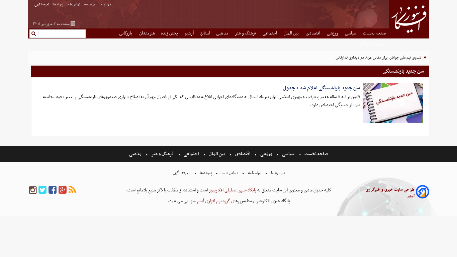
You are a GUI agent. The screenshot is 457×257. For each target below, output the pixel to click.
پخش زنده (170, 33)
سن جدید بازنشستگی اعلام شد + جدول (321, 88)
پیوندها (58, 4)
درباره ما (105, 4)
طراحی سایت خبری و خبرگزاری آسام (390, 193)
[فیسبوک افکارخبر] (53, 190)
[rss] (72, 190)
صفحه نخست (374, 33)
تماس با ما (74, 4)
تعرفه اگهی (42, 4)
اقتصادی (313, 33)
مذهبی (222, 33)
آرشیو (189, 33)
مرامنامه (90, 4)
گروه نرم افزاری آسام (213, 201)
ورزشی (333, 33)
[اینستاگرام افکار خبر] (32, 190)
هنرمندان (147, 33)
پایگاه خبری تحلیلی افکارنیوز (232, 190)
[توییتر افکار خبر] (42, 190)
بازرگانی (126, 33)
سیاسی (351, 33)
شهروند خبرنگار (373, 43)
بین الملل (292, 33)
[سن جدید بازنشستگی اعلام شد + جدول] (393, 103)
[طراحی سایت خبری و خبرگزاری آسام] (422, 193)
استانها (204, 33)
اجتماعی (270, 33)
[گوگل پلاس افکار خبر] (63, 190)
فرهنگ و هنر (246, 33)
